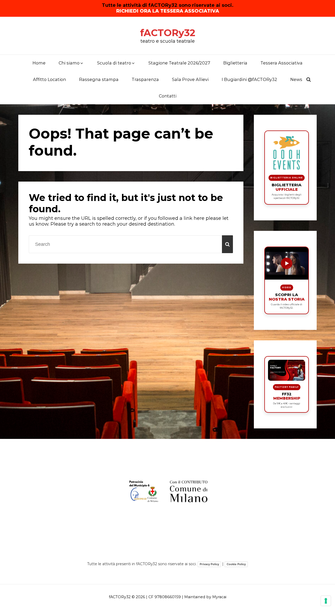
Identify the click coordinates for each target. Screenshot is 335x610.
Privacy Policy (209, 564)
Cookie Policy (236, 564)
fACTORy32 (167, 33)
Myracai (219, 597)
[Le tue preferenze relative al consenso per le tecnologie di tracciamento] (326, 601)
